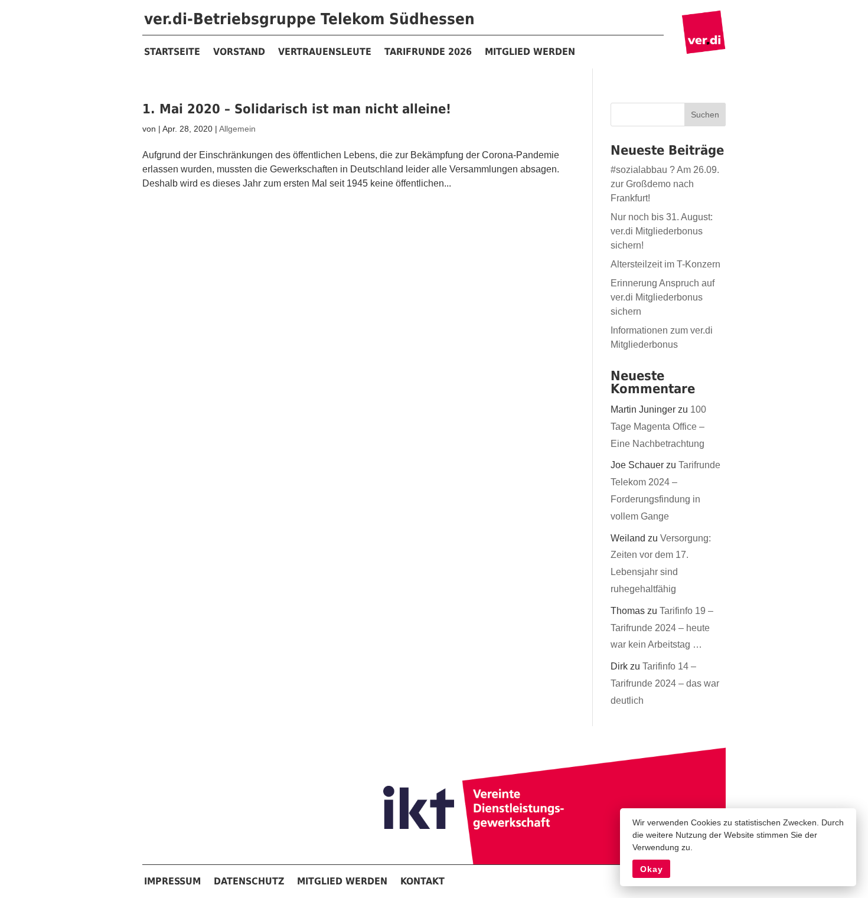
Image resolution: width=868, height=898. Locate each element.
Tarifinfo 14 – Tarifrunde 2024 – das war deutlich (665, 683)
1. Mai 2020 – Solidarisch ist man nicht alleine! (296, 109)
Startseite (172, 51)
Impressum (172, 881)
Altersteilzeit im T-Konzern (665, 264)
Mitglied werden (530, 51)
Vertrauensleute (324, 51)
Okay (651, 869)
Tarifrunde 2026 (428, 51)
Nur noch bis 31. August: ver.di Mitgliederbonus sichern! (662, 231)
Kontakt (422, 881)
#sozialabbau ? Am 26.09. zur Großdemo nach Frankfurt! (665, 184)
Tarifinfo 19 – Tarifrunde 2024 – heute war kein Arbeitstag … (662, 628)
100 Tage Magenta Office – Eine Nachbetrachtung (658, 426)
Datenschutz (249, 881)
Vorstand (239, 51)
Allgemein (237, 128)
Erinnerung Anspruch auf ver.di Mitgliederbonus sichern (662, 297)
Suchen (705, 114)
